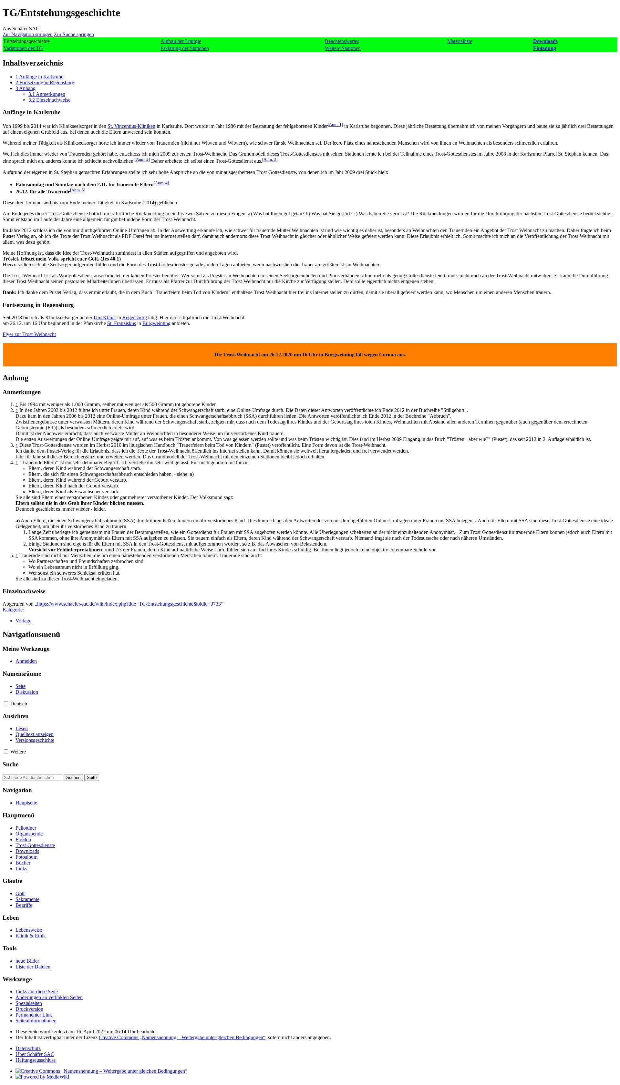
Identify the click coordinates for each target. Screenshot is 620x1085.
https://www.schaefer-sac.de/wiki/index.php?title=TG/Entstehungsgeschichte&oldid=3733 (129, 604)
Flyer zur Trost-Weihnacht (29, 334)
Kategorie (13, 609)
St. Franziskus (121, 323)
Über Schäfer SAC (35, 1054)
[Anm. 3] (269, 159)
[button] (6, 703)
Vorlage (23, 620)
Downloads (545, 41)
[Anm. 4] (161, 182)
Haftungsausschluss (36, 1060)
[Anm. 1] (335, 124)
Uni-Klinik (105, 317)
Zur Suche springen (74, 34)
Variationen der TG (23, 48)
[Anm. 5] (77, 190)
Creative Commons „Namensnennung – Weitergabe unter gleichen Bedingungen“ (182, 1037)
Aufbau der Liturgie (180, 41)
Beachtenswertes (342, 41)
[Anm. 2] (142, 159)
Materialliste (459, 41)
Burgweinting (156, 323)
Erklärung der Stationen (184, 48)
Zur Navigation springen (28, 34)
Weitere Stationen (343, 48)
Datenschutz (28, 1048)
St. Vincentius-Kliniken (131, 126)
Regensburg (134, 317)
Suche (10, 764)
